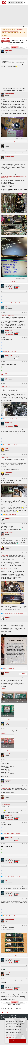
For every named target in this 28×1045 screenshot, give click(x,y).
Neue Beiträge (10, 26)
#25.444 (25, 162)
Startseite (3, 1018)
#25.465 (25, 886)
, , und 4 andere (13, 613)
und (9, 668)
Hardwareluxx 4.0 (6, 1015)
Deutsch (14, 1015)
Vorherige (7, 47)
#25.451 (25, 454)
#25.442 (25, 99)
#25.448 (25, 361)
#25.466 (25, 898)
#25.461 (25, 801)
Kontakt (3, 1017)
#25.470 (25, 992)
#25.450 (25, 429)
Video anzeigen (16, 662)
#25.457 (25, 678)
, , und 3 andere (12, 141)
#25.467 (25, 925)
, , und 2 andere (13, 750)
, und (9, 351)
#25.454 (25, 538)
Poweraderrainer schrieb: (7, 59)
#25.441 (25, 56)
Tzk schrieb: (4, 457)
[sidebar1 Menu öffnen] (25, 2)
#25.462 (25, 822)
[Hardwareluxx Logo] (4, 2)
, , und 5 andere (13, 719)
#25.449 (25, 383)
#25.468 (25, 965)
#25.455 (25, 552)
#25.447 (25, 337)
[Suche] (9, 2)
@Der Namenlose (5, 568)
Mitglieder (17, 26)
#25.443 (25, 150)
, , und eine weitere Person (13, 373)
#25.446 (25, 312)
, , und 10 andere (14, 514)
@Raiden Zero (4, 555)
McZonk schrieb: (5, 386)
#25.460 (25, 785)
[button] (5, 26)
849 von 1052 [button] (14, 47)
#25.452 (25, 478)
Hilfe (25, 1017)
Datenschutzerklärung (11, 1037)
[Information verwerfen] (25, 29)
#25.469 (25, 978)
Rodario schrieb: (5, 804)
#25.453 (25, 523)
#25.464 (25, 865)
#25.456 (25, 623)
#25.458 (25, 728)
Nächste (21, 47)
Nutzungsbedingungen (11, 1017)
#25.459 (25, 759)
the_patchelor (5, 45)
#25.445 (25, 291)
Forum (2, 26)
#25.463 (25, 843)
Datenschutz (20, 1017)
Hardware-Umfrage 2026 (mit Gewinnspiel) (12, 30)
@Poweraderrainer (5, 731)
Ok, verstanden (17, 1041)
